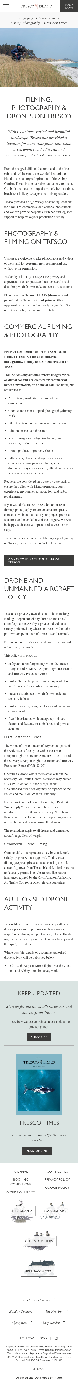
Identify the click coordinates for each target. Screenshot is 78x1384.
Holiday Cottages (20, 1311)
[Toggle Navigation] (6, 6)
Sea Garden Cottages (36, 1300)
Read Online (37, 1150)
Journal (21, 1171)
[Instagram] (56, 1339)
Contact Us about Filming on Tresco (34, 561)
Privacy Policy (57, 1179)
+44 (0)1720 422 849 (25, 1349)
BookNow (69, 6)
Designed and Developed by (39, 1377)
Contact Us (57, 1171)
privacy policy (38, 1026)
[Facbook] (51, 1339)
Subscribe (39, 1037)
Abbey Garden (50, 1322)
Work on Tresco (20, 1192)
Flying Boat (19, 1322)
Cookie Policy (57, 1187)
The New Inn (53, 1311)
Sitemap (39, 1369)
